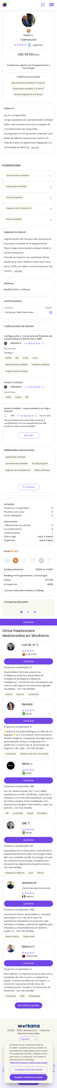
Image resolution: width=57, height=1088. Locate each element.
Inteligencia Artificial (14, 873)
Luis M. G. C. (30, 645)
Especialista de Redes (15, 457)
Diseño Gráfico (12, 936)
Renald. (27, 704)
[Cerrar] (53, 1065)
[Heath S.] (28, 612)
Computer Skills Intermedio (19, 312)
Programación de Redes (16, 371)
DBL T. (26, 823)
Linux (31, 873)
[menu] (52, 5)
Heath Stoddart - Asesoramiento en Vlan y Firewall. (27, 410)
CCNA (25, 358)
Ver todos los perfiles (28, 1005)
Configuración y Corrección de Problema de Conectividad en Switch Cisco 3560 (28, 337)
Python (40, 873)
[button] (28, 176)
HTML (22, 996)
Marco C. (28, 946)
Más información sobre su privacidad (30, 1062)
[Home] (4, 4)
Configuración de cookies (28, 1069)
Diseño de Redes (42, 470)
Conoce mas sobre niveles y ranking (24, 590)
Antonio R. (29, 883)
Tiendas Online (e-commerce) (34, 753)
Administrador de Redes (16, 364)
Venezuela (31, 955)
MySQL (8, 358)
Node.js (8, 694)
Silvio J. (27, 764)
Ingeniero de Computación (17, 470)
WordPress (42, 813)
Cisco (35, 358)
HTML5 (8, 397)
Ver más (35, 147)
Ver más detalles (26, 688)
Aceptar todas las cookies (28, 1077)
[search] (42, 4)
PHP (17, 358)
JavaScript (33, 694)
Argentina (38, 45)
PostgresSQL (34, 996)
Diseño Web (28, 936)
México (30, 896)
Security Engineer (39, 463)
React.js (20, 694)
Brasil (29, 713)
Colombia (31, 654)
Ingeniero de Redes (40, 364)
